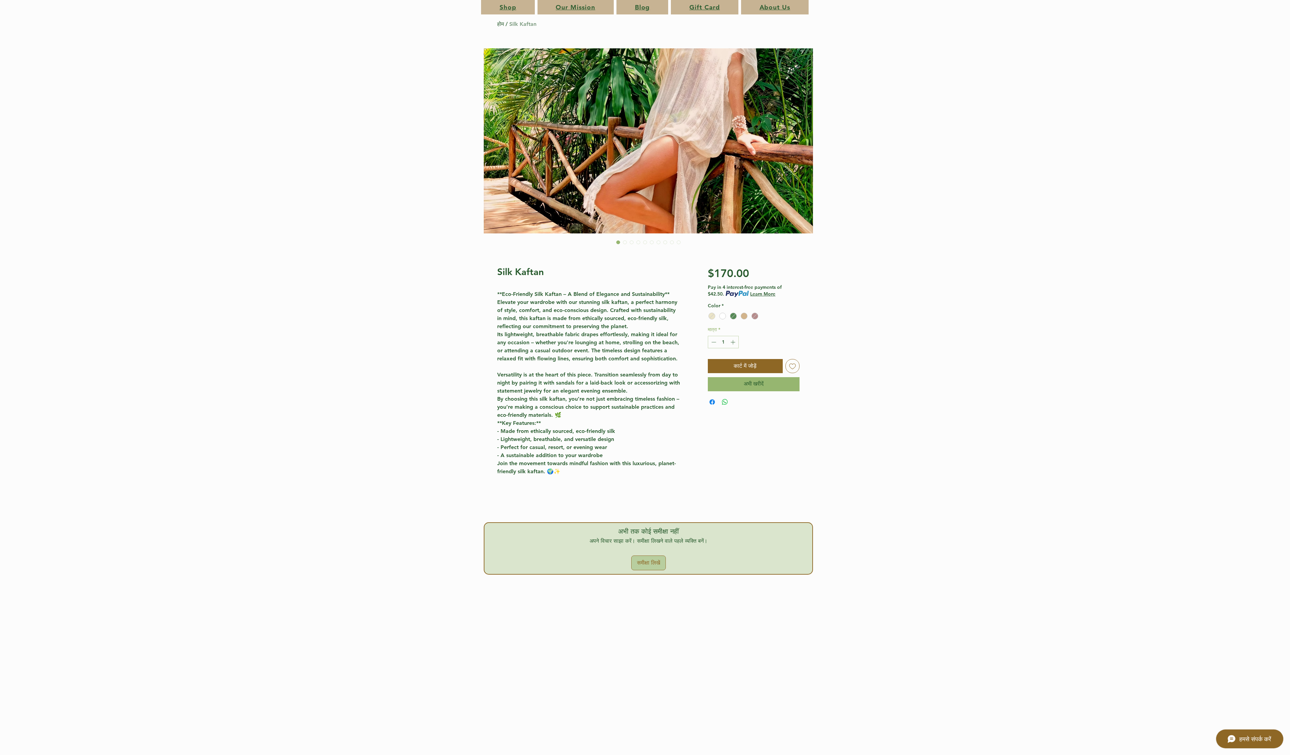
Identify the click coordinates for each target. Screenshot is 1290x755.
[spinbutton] (723, 342)
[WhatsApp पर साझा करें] (725, 420)
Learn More (762, 294)
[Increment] (733, 342)
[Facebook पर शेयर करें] (712, 420)
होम (500, 24)
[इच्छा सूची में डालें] (792, 366)
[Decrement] (713, 342)
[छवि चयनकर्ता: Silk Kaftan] (618, 242)
